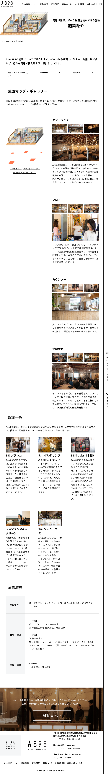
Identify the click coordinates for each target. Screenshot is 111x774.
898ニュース (67, 4)
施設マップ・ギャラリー (16, 74)
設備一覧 (44, 72)
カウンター (35, 168)
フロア (26, 168)
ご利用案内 (55, 4)
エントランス (16, 168)
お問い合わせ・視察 (94, 4)
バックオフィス (29, 172)
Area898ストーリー (29, 4)
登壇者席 (17, 172)
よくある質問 (79, 4)
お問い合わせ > (51, 715)
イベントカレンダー (107, 369)
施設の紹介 (44, 4)
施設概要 (76, 72)
